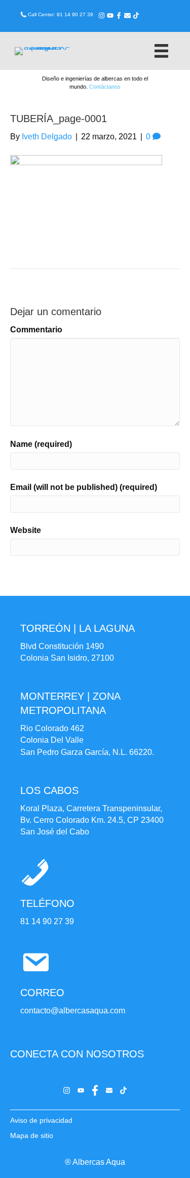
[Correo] (127, 15)
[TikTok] (136, 15)
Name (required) (41, 444)
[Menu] (161, 51)
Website (25, 530)
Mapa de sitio (31, 1135)
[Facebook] (119, 15)
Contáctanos (105, 87)
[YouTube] (110, 15)
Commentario (36, 329)
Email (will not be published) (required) (83, 487)
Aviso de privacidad (41, 1120)
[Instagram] (101, 15)
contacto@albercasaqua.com (72, 1010)
